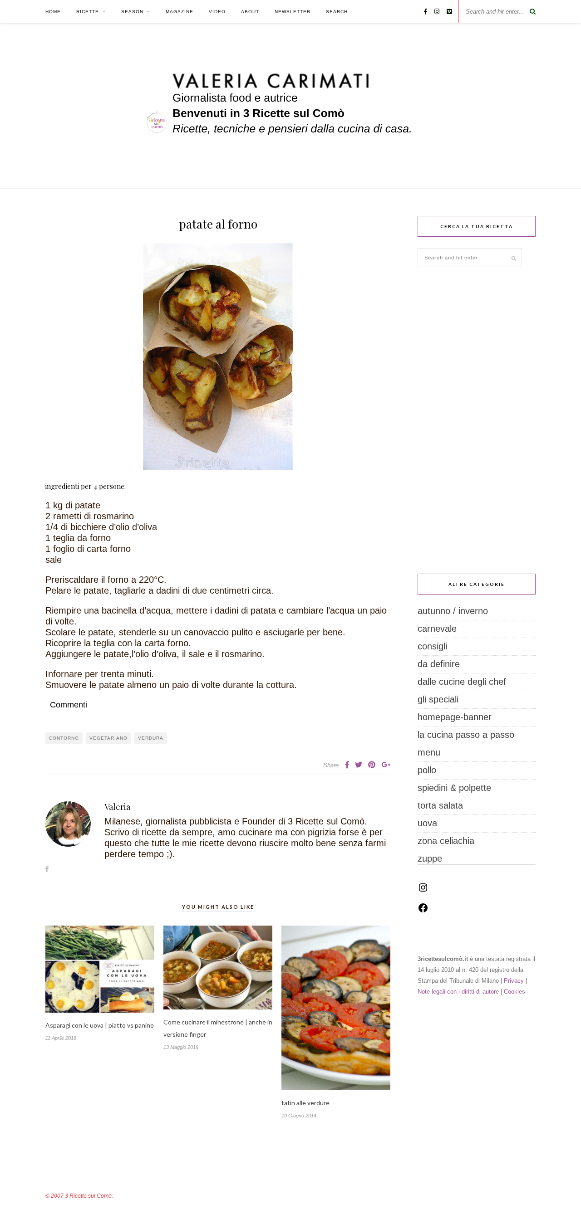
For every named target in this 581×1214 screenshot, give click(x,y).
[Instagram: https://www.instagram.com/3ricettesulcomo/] (423, 890)
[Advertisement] (477, 420)
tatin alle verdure (305, 1103)
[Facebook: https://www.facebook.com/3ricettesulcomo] (423, 910)
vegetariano (108, 738)
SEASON (132, 11)
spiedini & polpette (454, 788)
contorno (64, 738)
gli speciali (438, 699)
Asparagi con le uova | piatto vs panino (99, 1025)
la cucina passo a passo (466, 735)
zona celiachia (446, 841)
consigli (432, 646)
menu (429, 752)
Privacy (514, 980)
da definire (439, 664)
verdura (150, 738)
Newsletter (292, 11)
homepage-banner (455, 717)
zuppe (430, 858)
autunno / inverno (453, 611)
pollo (427, 770)
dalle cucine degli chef (462, 682)
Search (337, 11)
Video (217, 11)
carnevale (437, 629)
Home (53, 11)
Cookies (514, 991)
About (250, 11)
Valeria (117, 806)
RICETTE (87, 11)
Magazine (179, 11)
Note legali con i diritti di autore (458, 991)
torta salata (440, 805)
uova (427, 823)
